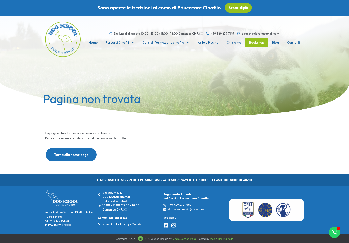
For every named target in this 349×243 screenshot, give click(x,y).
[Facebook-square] (165, 225)
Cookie (136, 224)
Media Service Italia (184, 238)
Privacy (124, 224)
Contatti (293, 42)
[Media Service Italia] (141, 238)
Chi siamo (234, 42)
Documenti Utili (107, 224)
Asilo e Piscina (208, 42)
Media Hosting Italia (221, 238)
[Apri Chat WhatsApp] (334, 232)
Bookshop (256, 42)
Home (93, 42)
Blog (275, 42)
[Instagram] (173, 225)
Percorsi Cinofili (117, 42)
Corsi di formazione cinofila (163, 42)
